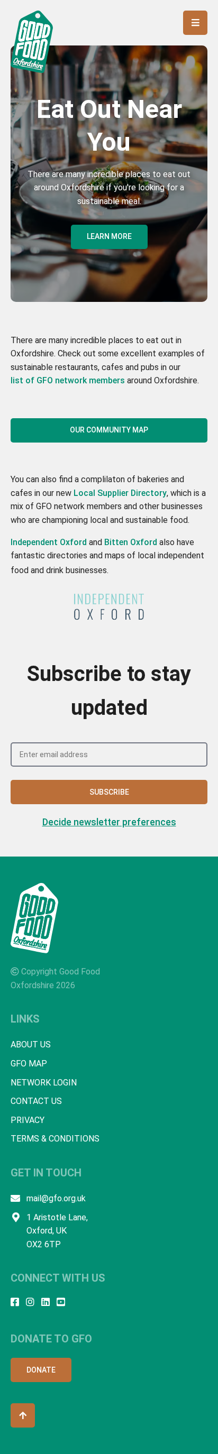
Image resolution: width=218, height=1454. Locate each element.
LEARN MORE (109, 236)
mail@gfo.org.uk (56, 1198)
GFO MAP (29, 1064)
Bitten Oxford (130, 542)
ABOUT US (31, 1044)
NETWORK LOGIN (44, 1083)
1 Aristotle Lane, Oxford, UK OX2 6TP (57, 1230)
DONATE (41, 1370)
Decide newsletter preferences (109, 821)
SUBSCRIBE (109, 792)
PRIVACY (27, 1120)
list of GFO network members (68, 380)
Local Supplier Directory (120, 493)
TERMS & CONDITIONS (55, 1139)
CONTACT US (36, 1101)
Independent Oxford (49, 542)
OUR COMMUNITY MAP (109, 430)
